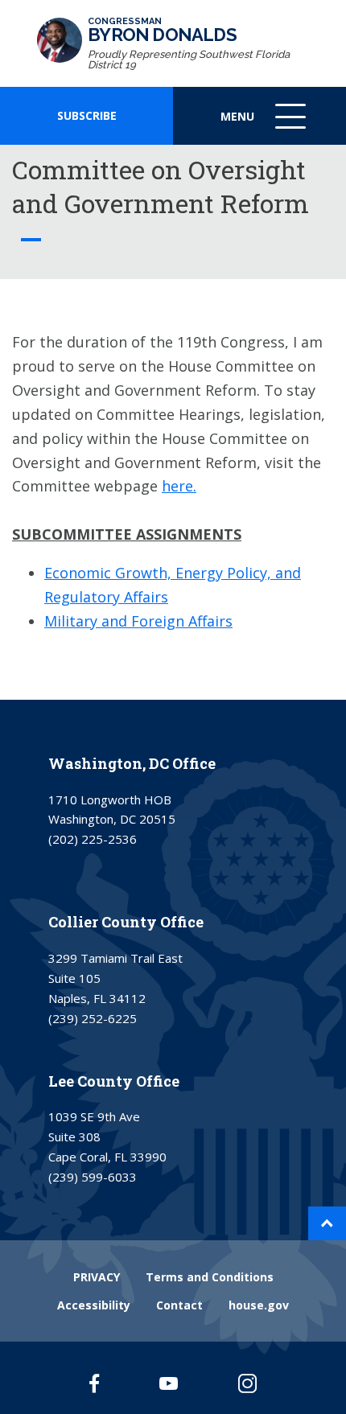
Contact (179, 1305)
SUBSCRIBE (87, 115)
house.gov (259, 1305)
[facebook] (94, 1383)
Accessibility (93, 1305)
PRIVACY (96, 1277)
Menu (264, 127)
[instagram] (247, 1383)
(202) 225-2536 (92, 839)
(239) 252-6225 (92, 1018)
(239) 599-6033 (92, 1177)
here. (179, 485)
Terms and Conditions (210, 1277)
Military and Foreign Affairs (138, 621)
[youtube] (168, 1383)
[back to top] (327, 1223)
